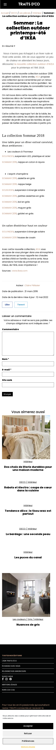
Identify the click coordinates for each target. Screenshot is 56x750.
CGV (9, 690)
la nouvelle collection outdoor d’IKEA (34, 64)
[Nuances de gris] (28, 595)
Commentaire (10, 329)
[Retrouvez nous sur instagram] (6, 679)
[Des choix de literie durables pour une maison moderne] (28, 437)
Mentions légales (28, 747)
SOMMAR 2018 (9, 162)
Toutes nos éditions (12, 655)
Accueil (5, 13)
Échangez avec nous (11, 666)
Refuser (28, 733)
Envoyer (7, 394)
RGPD (4, 690)
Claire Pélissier (32, 285)
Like (7, 304)
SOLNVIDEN (8, 190)
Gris (30, 619)
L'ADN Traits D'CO (9, 661)
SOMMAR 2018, (9, 184)
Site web (7, 380)
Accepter (28, 725)
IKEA (37, 76)
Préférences (28, 741)
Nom (5, 359)
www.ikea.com (19, 270)
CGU (13, 690)
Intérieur (37, 13)
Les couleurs (19, 619)
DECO (14, 13)
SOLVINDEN (8, 156)
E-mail (6, 369)
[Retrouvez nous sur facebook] (3, 679)
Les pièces (24, 13)
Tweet (21, 304)
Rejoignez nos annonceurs (14, 671)
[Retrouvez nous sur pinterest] (10, 679)
